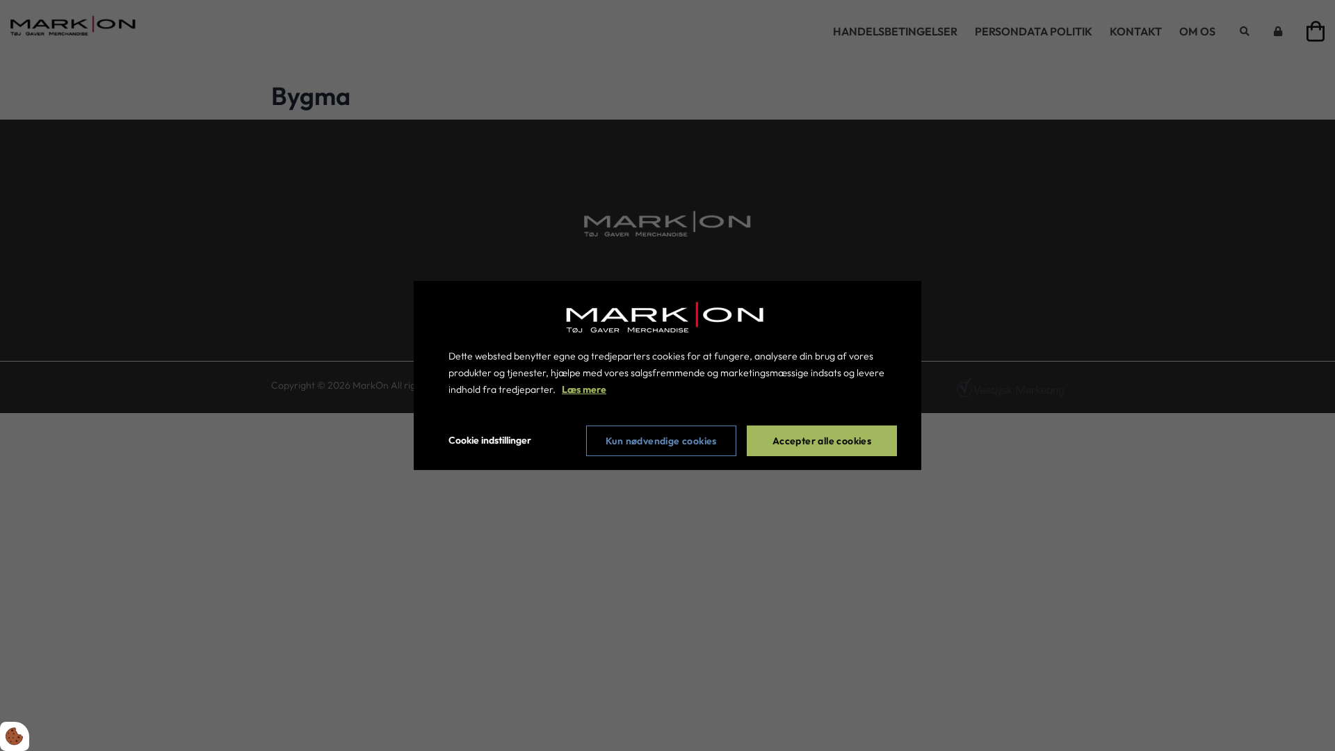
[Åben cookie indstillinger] (14, 736)
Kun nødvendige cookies (661, 441)
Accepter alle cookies (821, 441)
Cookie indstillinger (489, 440)
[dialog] (667, 375)
